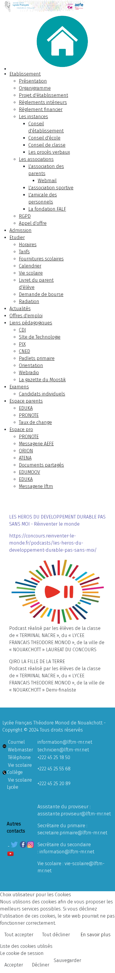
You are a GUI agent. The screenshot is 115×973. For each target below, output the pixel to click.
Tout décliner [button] (56, 934)
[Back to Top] (104, 962)
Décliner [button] (40, 965)
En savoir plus (95, 934)
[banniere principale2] (57, 6)
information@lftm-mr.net (64, 742)
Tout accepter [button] (18, 934)
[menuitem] (25, 74)
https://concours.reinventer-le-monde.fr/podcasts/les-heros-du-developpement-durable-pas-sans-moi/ (53, 543)
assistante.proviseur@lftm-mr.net (74, 814)
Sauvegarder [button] (67, 960)
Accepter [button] (13, 965)
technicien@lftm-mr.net (63, 750)
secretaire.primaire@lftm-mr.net (72, 833)
